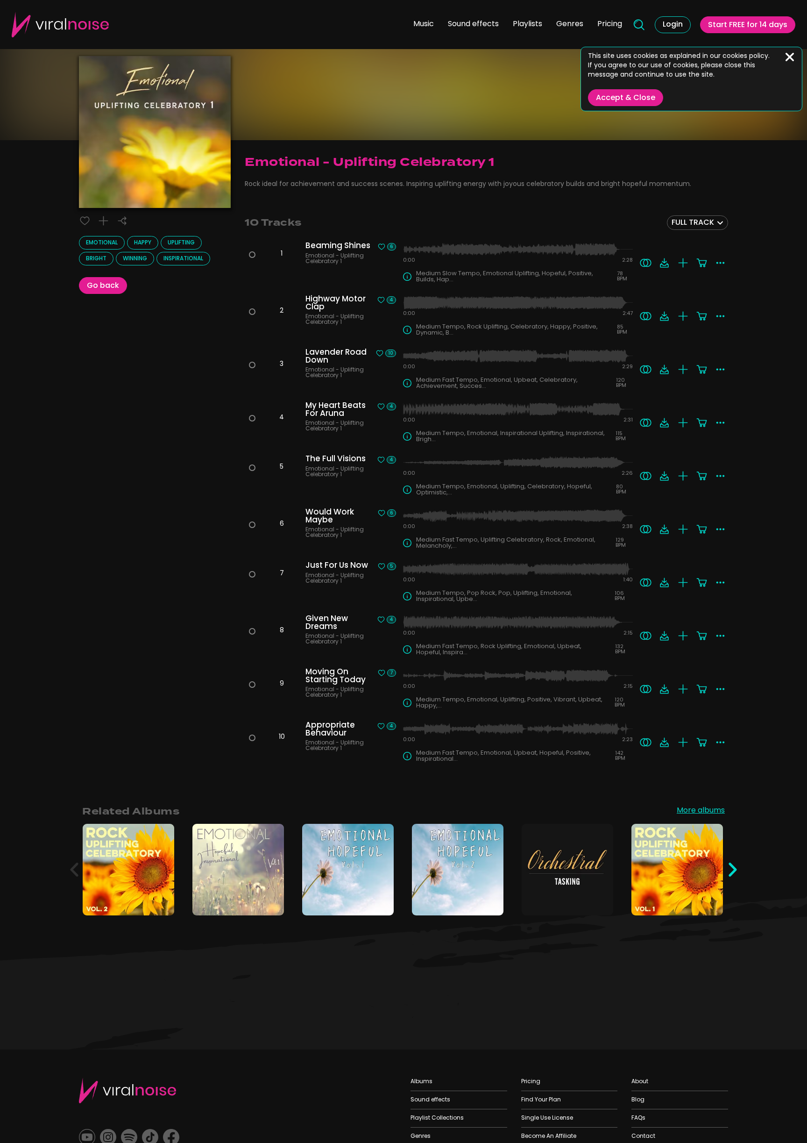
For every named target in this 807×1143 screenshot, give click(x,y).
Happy (142, 243)
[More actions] (720, 263)
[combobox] (697, 222)
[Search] (638, 25)
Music (423, 24)
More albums (701, 811)
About (639, 1082)
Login (673, 25)
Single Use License (547, 1118)
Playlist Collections (437, 1118)
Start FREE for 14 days (747, 25)
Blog (637, 1100)
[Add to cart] (702, 263)
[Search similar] (645, 263)
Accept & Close (625, 98)
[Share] (122, 221)
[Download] (664, 263)
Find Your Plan (541, 1100)
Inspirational (183, 259)
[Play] (128, 870)
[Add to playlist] (103, 221)
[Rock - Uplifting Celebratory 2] (161, 902)
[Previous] (74, 869)
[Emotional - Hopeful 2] (490, 902)
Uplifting (181, 243)
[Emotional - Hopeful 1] (380, 902)
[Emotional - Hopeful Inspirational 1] (270, 902)
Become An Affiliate (548, 1136)
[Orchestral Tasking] (600, 902)
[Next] (733, 869)
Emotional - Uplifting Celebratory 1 (335, 259)
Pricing (609, 24)
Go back (103, 286)
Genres (569, 24)
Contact (643, 1136)
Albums (421, 1082)
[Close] (790, 57)
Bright (96, 259)
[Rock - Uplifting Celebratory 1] (709, 902)
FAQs (638, 1118)
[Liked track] (85, 221)
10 (390, 353)
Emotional (102, 243)
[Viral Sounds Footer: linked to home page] (127, 1090)
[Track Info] (407, 276)
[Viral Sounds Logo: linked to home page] (60, 24)
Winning (135, 259)
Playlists (527, 24)
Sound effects (473, 24)
